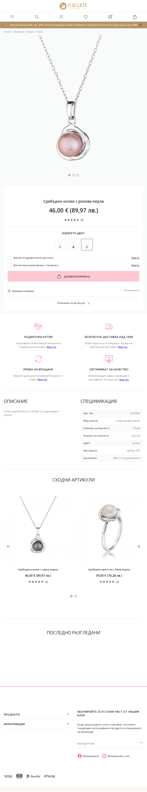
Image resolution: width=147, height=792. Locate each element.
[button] (69, 175)
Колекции (19, 31)
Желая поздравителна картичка (33, 257)
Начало (7, 31)
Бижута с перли (34, 31)
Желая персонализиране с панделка (35, 265)
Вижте (135, 257)
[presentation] (8, 546)
